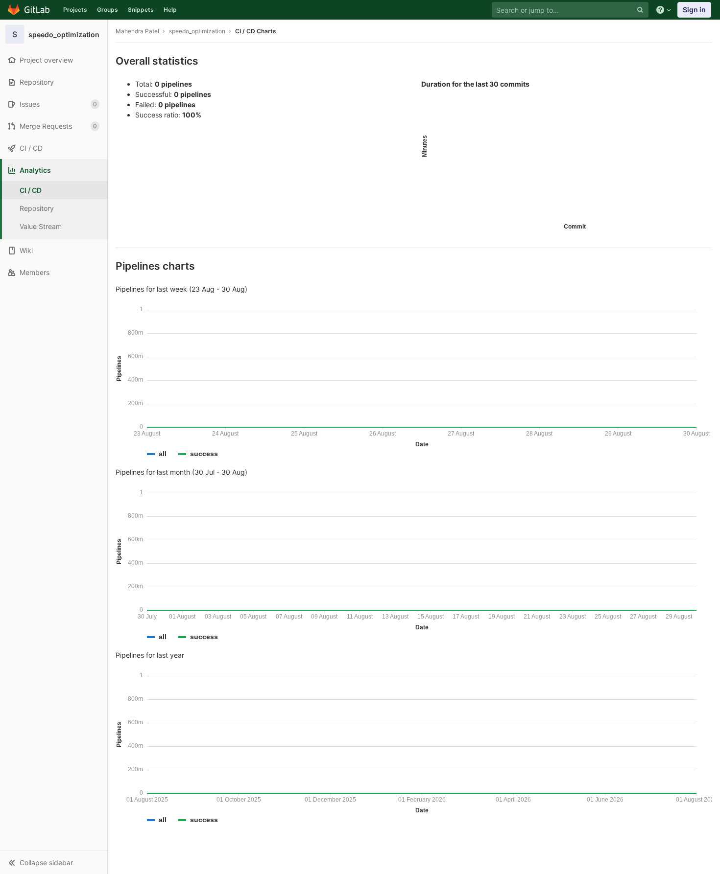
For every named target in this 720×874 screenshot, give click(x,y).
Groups (107, 9)
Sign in (694, 9)
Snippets (141, 9)
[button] (53, 862)
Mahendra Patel (137, 31)
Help (170, 9)
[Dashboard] (29, 9)
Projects (75, 9)
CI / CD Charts (255, 31)
